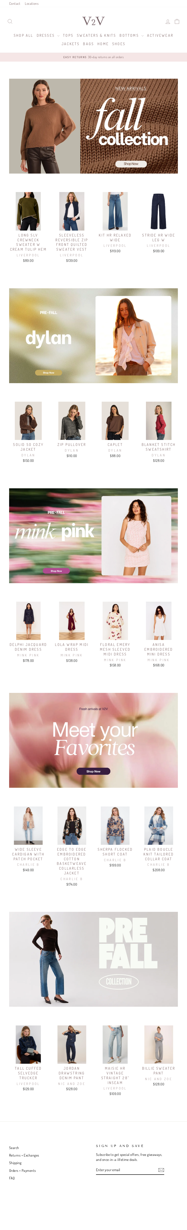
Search (14, 1147)
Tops (68, 35)
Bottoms (129, 35)
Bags (88, 44)
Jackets (71, 44)
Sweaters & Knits (96, 35)
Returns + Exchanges (24, 1155)
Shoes (118, 44)
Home (103, 44)
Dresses (46, 35)
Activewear (160, 35)
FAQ (12, 1178)
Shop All (23, 35)
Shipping (15, 1162)
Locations (32, 3)
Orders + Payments (22, 1170)
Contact (14, 3)
